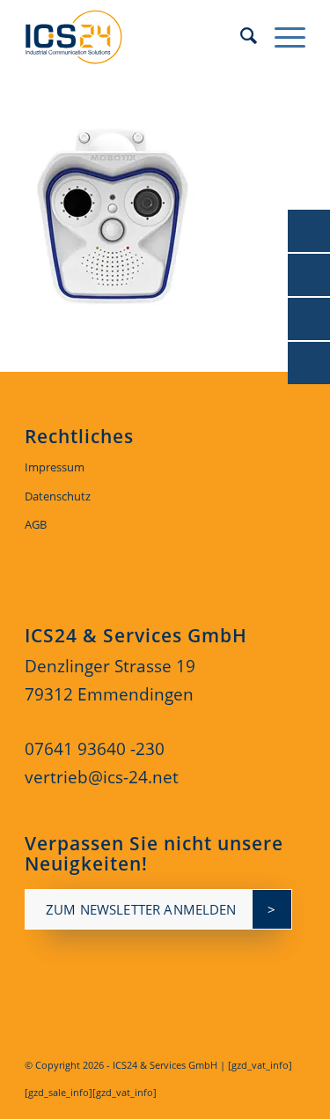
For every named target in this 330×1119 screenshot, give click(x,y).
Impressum (54, 467)
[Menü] (281, 35)
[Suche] (240, 35)
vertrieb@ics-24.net (102, 777)
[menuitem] (240, 35)
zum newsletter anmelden (141, 909)
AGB (36, 524)
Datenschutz (58, 496)
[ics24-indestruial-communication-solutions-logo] (137, 35)
